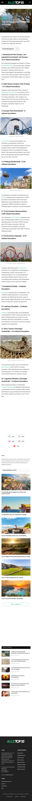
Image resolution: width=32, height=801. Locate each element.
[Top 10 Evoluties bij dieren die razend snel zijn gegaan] (6, 669)
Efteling (3, 197)
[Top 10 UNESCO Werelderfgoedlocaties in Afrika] (16, 546)
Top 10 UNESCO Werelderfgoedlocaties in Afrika (15, 556)
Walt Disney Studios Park (9, 92)
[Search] (30, 2)
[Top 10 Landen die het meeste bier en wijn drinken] (6, 693)
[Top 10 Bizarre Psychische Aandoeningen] (6, 677)
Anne (4, 27)
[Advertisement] (16, 415)
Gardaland (4, 292)
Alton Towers (5, 367)
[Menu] (2, 2)
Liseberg (4, 312)
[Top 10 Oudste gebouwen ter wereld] (16, 567)
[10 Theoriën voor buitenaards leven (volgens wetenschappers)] (6, 685)
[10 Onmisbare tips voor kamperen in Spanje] (16, 504)
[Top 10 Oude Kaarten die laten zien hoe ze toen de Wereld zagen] (6, 661)
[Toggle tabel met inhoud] (16, 49)
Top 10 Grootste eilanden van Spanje (12, 598)
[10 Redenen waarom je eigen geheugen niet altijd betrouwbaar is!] (6, 653)
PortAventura (22, 268)
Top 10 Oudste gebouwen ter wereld (12, 577)
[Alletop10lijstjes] (16, 2)
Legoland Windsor (7, 387)
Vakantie (5, 18)
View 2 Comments (16, 604)
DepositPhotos (9, 774)
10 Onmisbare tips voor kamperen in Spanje (13, 514)
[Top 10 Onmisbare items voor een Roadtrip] (16, 525)
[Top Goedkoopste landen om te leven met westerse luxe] (16, 482)
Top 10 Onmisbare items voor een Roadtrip (13, 535)
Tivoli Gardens (15, 217)
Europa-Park (5, 141)
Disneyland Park (8, 65)
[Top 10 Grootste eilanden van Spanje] (16, 588)
